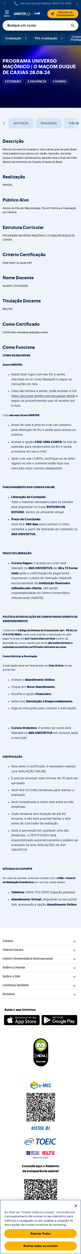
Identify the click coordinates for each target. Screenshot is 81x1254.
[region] (40, 1227)
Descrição (21, 123)
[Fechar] (76, 1206)
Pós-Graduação (46, 38)
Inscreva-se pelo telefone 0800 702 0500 (45, 3)
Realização (49, 123)
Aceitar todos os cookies (40, 1245)
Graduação (13, 38)
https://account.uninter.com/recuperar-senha (43, 396)
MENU (7, 16)
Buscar (73, 25)
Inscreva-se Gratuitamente (65, 14)
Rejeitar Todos (40, 1233)
